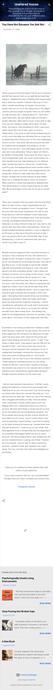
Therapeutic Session (26, 487)
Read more (45, 603)
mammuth (32, 680)
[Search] (49, 5)
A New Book (8, 641)
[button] (49, 25)
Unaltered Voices (26, 4)
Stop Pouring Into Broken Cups (18, 611)
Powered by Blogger (28, 675)
